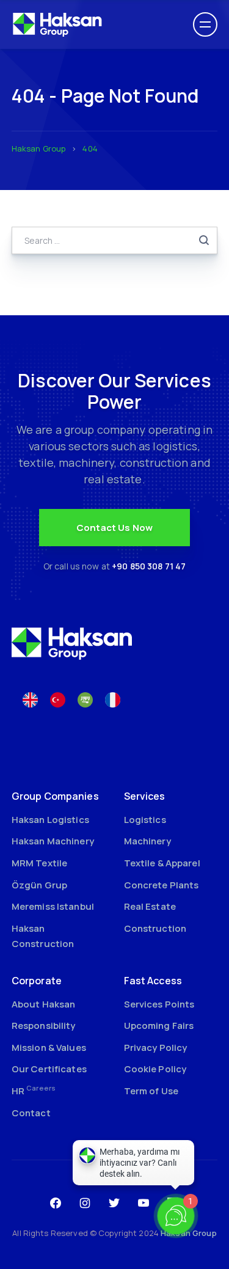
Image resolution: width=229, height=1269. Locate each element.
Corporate (37, 980)
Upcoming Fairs (159, 1025)
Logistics (145, 819)
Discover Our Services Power (114, 391)
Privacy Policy (155, 1047)
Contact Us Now (114, 527)
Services (144, 796)
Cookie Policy (155, 1068)
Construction (155, 928)
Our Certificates (49, 1068)
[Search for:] (115, 240)
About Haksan (44, 1004)
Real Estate (150, 906)
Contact (31, 1112)
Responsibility (44, 1025)
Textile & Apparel (162, 863)
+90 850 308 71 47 (149, 566)
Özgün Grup (39, 885)
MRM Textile (39, 863)
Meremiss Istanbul (53, 906)
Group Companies (55, 796)
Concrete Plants (161, 885)
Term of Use (151, 1090)
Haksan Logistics (50, 819)
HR (34, 1090)
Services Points (159, 1004)
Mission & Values (49, 1047)
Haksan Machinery (53, 841)
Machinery (147, 841)
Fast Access (153, 980)
